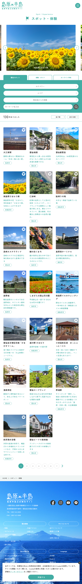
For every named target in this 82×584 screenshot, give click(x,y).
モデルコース (9, 531)
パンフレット (54, 535)
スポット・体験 (10, 535)
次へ (62, 466)
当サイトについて (56, 528)
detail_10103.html (41, 147)
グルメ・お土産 (10, 541)
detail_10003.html (14, 292)
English (52, 559)
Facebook (53, 502)
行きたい (23, 130)
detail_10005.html (14, 339)
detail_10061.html (41, 246)
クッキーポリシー (17, 571)
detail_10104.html (67, 145)
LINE (76, 502)
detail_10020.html (41, 385)
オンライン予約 (66, 77)
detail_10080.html (67, 339)
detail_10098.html (41, 289)
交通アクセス (32, 528)
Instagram (60, 502)
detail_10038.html (67, 292)
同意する (41, 577)
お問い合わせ (54, 538)
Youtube (68, 502)
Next (76, 47)
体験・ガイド (40, 77)
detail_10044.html (67, 387)
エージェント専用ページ (13, 556)
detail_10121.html (41, 335)
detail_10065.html (67, 189)
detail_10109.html (67, 245)
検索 (76, 106)
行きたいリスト (32, 535)
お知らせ (30, 531)
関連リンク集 (54, 531)
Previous (5, 47)
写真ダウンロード (11, 562)
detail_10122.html (14, 145)
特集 (6, 528)
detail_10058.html (41, 434)
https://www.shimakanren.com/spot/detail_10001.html (41, 48)
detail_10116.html (14, 385)
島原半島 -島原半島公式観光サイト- (12, 5)
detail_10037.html (14, 437)
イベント (8, 538)
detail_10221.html (14, 246)
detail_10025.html (41, 196)
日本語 (52, 556)
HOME (5, 478)
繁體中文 (53, 562)
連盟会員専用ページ (12, 559)
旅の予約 (8, 544)
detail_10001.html (14, 191)
